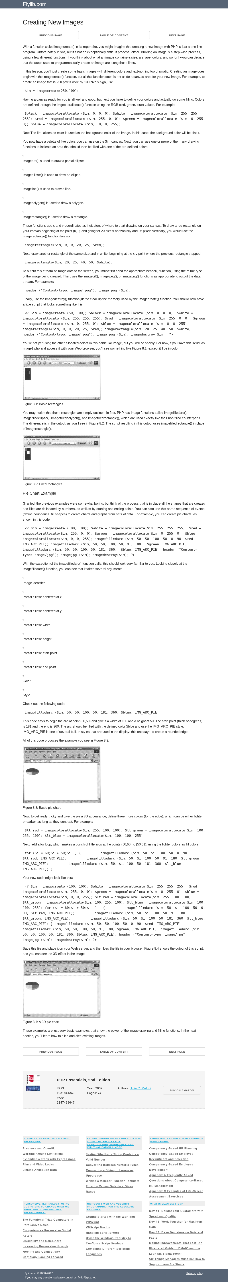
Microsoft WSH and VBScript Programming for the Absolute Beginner (110, 1207)
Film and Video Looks (38, 1164)
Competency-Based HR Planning (173, 1148)
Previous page (50, 35)
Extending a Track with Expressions (49, 1159)
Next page (177, 35)
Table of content (114, 35)
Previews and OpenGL (39, 1148)
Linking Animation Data (40, 1169)
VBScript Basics (98, 1227)
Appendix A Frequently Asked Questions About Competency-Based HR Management (176, 1180)
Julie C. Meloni (140, 1088)
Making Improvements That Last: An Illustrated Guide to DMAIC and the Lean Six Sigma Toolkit (175, 1248)
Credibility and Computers (42, 1241)
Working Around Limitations (43, 1153)
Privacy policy (194, 1273)
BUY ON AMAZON (182, 1090)
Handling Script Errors (102, 1232)
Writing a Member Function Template (113, 1181)
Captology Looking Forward (43, 1257)
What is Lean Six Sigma (166, 1204)
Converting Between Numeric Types (112, 1165)
